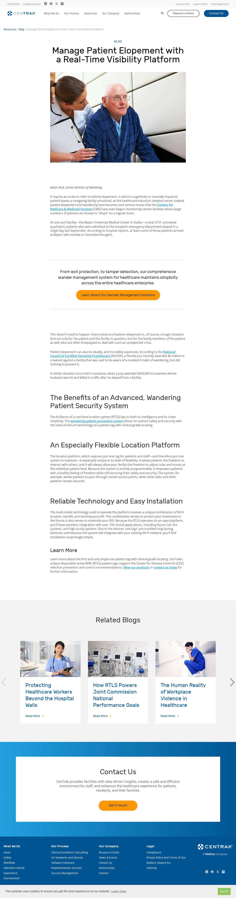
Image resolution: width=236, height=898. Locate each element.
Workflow (9, 862)
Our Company (110, 13)
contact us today (165, 567)
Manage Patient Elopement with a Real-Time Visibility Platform (65, 29)
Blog (21, 29)
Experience (10, 873)
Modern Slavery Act (159, 862)
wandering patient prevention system (97, 421)
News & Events (108, 857)
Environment (12, 878)
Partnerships (132, 13)
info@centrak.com (32, 4)
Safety (7, 857)
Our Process (71, 13)
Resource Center (109, 852)
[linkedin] (45, 3)
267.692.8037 (13, 4)
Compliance (154, 852)
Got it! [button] (224, 891)
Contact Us (216, 13)
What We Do (51, 13)
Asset (7, 852)
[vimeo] (62, 3)
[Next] (232, 682)
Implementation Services (66, 868)
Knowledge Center (220, 4)
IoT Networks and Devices (67, 857)
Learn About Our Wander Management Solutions (118, 295)
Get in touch (118, 805)
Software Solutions (62, 862)
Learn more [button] (118, 891)
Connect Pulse (183, 4)
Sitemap (152, 868)
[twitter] (56, 3)
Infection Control (14, 868)
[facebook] (51, 3)
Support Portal (200, 4)
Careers (104, 873)
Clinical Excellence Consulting (69, 852)
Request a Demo (183, 13)
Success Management (64, 873)
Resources (90, 13)
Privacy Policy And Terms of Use (166, 857)
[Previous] (3, 682)
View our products (136, 567)
